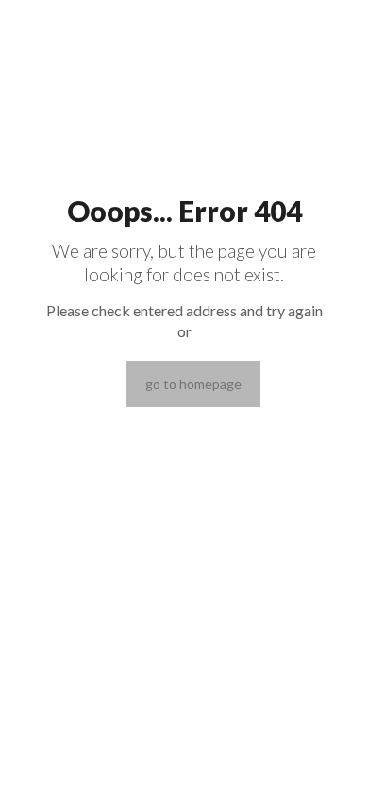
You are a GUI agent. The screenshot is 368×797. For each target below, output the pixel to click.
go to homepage (193, 384)
